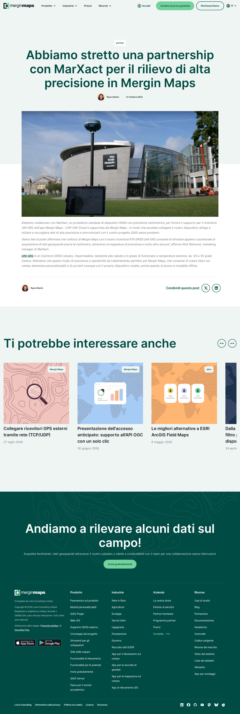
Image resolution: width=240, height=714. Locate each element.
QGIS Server (77, 678)
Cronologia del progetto (84, 633)
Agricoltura (118, 607)
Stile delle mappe (80, 651)
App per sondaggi (204, 673)
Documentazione (204, 620)
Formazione (201, 613)
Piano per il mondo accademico (81, 687)
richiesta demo (210, 5)
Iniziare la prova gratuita (175, 5)
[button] (48, 6)
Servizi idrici (119, 620)
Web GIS (75, 620)
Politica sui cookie (73, 704)
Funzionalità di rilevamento (85, 658)
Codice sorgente (203, 640)
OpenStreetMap (50, 625)
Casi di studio (202, 600)
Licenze (90, 704)
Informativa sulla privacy (47, 704)
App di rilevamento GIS (125, 687)
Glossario (199, 667)
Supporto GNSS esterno (84, 627)
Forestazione (119, 633)
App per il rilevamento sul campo (126, 656)
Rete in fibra (119, 600)
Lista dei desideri (204, 660)
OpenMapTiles (22, 630)
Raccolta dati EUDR (123, 647)
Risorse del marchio (205, 647)
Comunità (199, 633)
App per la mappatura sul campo (126, 678)
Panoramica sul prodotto (84, 600)
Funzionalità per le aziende (85, 664)
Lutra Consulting (23, 704)
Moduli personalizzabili (83, 607)
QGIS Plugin (77, 613)
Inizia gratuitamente (81, 671)
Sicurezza (102, 704)
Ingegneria (118, 627)
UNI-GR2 (27, 256)
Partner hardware (163, 613)
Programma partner (164, 620)
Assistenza (200, 627)
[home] (19, 6)
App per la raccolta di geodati (124, 667)
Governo (116, 640)
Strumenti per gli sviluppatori (79, 643)
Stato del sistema (204, 653)
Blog (197, 607)
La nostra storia (162, 600)
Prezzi (88, 5)
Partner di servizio (163, 607)
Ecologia (116, 613)
